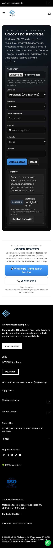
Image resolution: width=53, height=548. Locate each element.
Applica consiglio (22, 219)
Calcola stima (17, 162)
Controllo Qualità (10, 514)
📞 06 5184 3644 (26, 280)
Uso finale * (11, 90)
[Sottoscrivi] (49, 439)
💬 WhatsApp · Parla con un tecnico (26, 270)
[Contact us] (48, 543)
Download (10, 371)
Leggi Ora (7, 390)
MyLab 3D (12, 537)
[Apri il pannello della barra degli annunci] (49, 3)
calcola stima (12, 346)
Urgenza (10, 125)
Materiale (11, 137)
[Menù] (3, 13)
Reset (33, 162)
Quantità (10, 148)
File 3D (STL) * (12, 69)
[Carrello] (49, 13)
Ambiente (11, 101)
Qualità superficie (14, 113)
